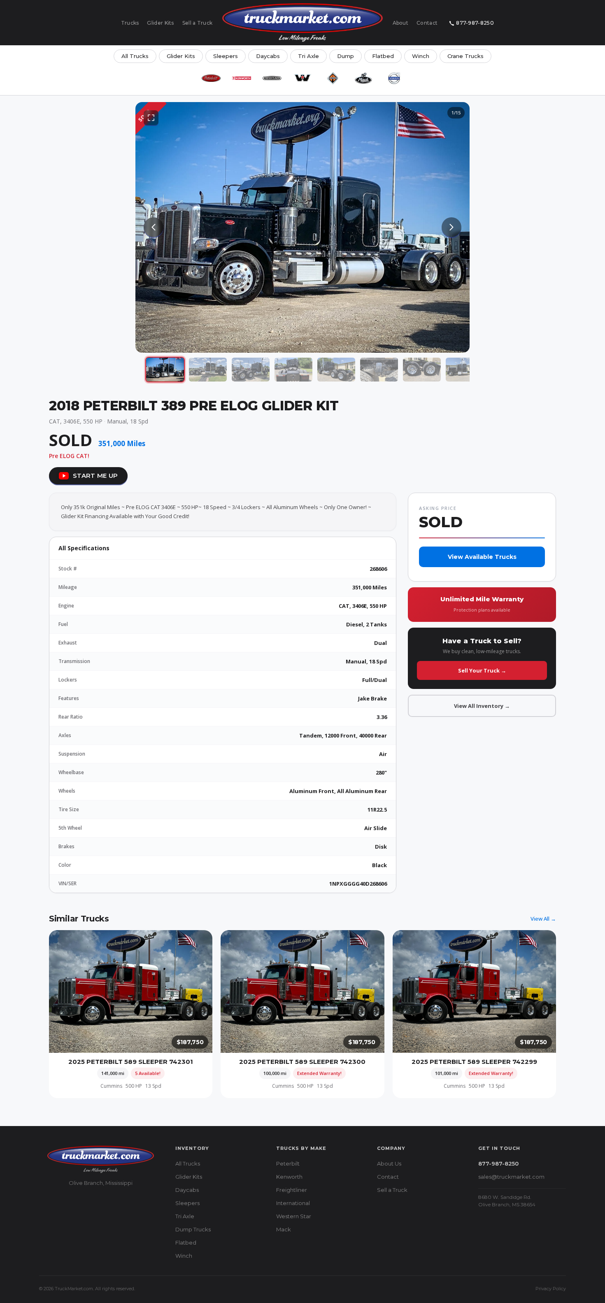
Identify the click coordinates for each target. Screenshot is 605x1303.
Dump (345, 56)
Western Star (293, 1216)
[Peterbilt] (211, 78)
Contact (427, 23)
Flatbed (383, 56)
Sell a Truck (197, 23)
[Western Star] (302, 78)
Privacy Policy (550, 1288)
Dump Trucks (193, 1229)
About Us (389, 1163)
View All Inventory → (482, 706)
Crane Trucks (465, 56)
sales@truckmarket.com (511, 1176)
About (401, 23)
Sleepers (225, 56)
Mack (283, 1229)
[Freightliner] (272, 78)
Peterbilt (288, 1163)
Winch (420, 56)
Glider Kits (160, 23)
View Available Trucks (482, 557)
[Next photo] (451, 227)
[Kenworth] (241, 78)
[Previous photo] (153, 227)
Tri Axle (308, 56)
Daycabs (268, 56)
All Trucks (135, 56)
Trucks (130, 23)
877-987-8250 (475, 23)
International (293, 1203)
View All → (543, 918)
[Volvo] (394, 78)
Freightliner (291, 1190)
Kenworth (289, 1176)
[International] (333, 78)
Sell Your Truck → (482, 670)
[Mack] (363, 78)
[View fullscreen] (151, 117)
